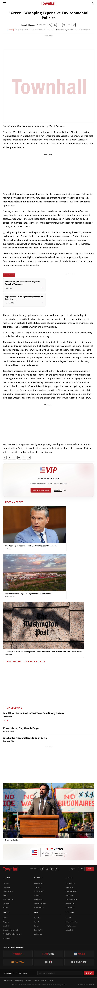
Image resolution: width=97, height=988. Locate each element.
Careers (36, 926)
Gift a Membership (71, 922)
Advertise (37, 922)
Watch (5, 895)
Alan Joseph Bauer (72, 899)
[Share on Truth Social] (55, 25)
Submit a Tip (38, 930)
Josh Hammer (70, 903)
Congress (37, 887)
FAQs (81, 869)
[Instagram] (47, 869)
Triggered (6, 922)
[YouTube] (56, 869)
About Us (37, 918)
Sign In (73, 869)
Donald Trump (38, 891)
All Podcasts (6, 938)
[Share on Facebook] (59, 25)
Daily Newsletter (71, 926)
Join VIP (89, 869)
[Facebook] (52, 869)
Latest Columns (8, 891)
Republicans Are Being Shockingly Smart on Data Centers (28, 593)
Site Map (51, 981)
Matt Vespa (8, 549)
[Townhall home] (11, 869)
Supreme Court (39, 907)
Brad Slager (69, 895)
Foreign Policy (38, 899)
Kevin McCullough (71, 891)
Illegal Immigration (40, 903)
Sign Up (89, 973)
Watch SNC (69, 930)
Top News (6, 883)
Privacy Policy (19, 981)
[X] (42, 869)
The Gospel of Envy (12, 840)
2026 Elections (38, 883)
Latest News (6, 887)
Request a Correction (40, 981)
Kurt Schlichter (9, 597)
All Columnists (70, 907)
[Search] (93, 3)
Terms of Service (7, 981)
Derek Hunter (70, 887)
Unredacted (6, 926)
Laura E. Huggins (28, 25)
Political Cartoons (8, 899)
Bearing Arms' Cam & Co (11, 930)
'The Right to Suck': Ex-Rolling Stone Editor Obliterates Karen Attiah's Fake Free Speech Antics (43, 651)
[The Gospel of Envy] (48, 810)
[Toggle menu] (4, 3)
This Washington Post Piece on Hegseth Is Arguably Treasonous (30, 546)
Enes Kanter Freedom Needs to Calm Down (25, 738)
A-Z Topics (38, 878)
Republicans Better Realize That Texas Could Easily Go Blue (33, 713)
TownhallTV (6, 903)
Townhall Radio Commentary (12, 934)
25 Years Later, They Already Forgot (21, 728)
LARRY (5, 918)
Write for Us (38, 934)
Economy (37, 895)
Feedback (28, 981)
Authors (5, 907)
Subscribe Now (60, 490)
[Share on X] (50, 25)
